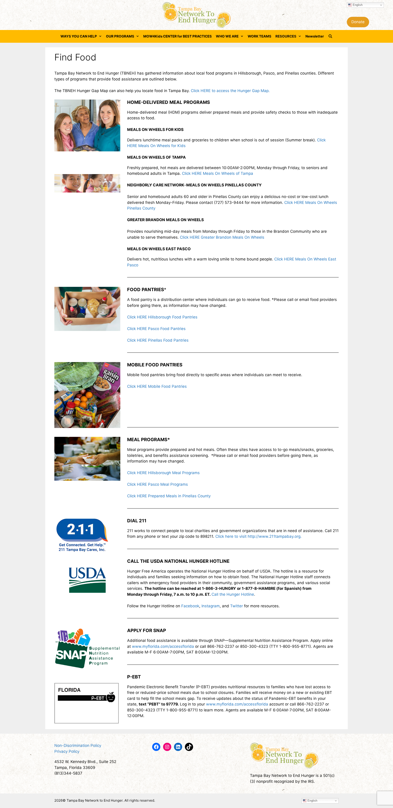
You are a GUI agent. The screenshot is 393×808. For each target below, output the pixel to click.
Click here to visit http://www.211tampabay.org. (258, 536)
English (357, 5)
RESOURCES (285, 36)
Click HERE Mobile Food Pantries (157, 386)
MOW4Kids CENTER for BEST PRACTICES (177, 36)
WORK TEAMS (259, 36)
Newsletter (314, 36)
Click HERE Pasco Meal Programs (157, 484)
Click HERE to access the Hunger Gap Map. (230, 90)
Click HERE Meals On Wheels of (211, 173)
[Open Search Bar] (330, 36)
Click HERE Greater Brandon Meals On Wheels (222, 237)
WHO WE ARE (227, 36)
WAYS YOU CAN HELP (78, 36)
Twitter (236, 606)
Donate (358, 22)
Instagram (211, 606)
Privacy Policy (66, 751)
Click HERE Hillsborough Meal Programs (163, 472)
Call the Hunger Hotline (233, 594)
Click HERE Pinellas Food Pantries (158, 340)
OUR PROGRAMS (120, 36)
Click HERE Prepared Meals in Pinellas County (169, 496)
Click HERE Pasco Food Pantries (156, 328)
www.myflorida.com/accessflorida (163, 646)
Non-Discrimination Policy (77, 745)
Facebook (190, 606)
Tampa (247, 173)
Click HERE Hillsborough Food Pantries (162, 317)
